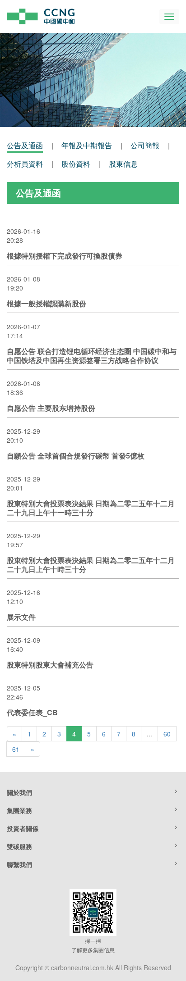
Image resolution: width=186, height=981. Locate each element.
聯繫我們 (19, 864)
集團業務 (19, 810)
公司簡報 (144, 145)
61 (15, 749)
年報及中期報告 (86, 145)
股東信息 (123, 164)
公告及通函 (25, 145)
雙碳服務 (19, 846)
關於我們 (19, 792)
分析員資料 (25, 164)
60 (167, 733)
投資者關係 (22, 828)
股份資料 (75, 164)
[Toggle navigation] (169, 16)
